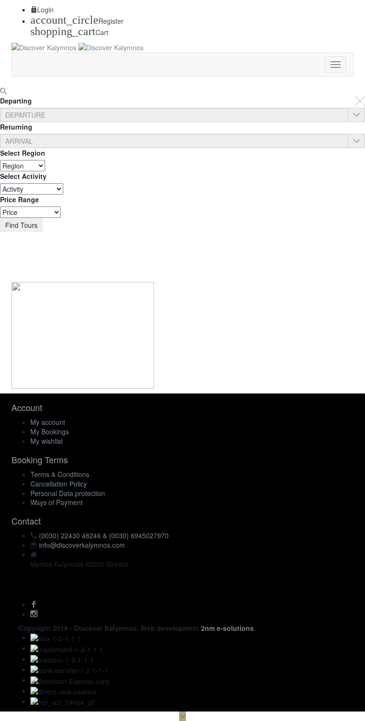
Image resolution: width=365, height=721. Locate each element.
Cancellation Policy (58, 483)
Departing (16, 100)
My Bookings (49, 431)
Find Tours (21, 225)
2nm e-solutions (227, 628)
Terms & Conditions (59, 474)
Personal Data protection (67, 493)
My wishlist (46, 441)
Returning (16, 126)
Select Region (22, 153)
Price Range (19, 199)
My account (47, 422)
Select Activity (23, 176)
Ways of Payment (56, 502)
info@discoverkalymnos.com (82, 545)
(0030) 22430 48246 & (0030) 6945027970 (104, 535)
